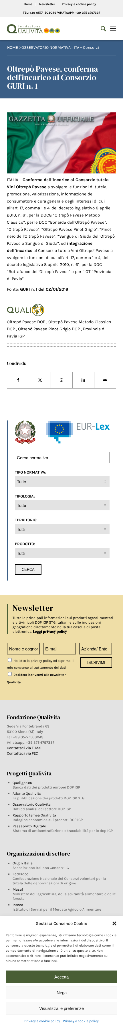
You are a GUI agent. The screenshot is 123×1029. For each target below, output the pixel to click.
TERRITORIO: (26, 519)
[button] (114, 923)
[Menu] (113, 29)
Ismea (18, 905)
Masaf (18, 889)
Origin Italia (23, 863)
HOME (12, 47)
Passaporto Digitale (29, 826)
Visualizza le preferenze (61, 1008)
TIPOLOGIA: (25, 496)
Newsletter (47, 4)
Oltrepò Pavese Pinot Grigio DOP (49, 328)
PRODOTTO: (25, 543)
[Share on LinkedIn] (83, 380)
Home (28, 4)
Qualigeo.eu (22, 783)
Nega (62, 992)
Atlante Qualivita (27, 793)
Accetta (61, 977)
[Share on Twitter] (40, 380)
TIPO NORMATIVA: (30, 472)
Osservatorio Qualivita (32, 804)
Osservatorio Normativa (46, 47)
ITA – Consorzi (86, 47)
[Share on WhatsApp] (61, 380)
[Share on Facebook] (18, 380)
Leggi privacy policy (50, 631)
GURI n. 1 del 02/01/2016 (44, 289)
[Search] (100, 28)
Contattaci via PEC (22, 753)
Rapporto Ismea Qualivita (34, 815)
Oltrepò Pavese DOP (26, 321)
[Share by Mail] (105, 380)
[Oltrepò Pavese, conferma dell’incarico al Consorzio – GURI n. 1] (61, 143)
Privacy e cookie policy (42, 1021)
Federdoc (21, 874)
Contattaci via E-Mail (25, 748)
